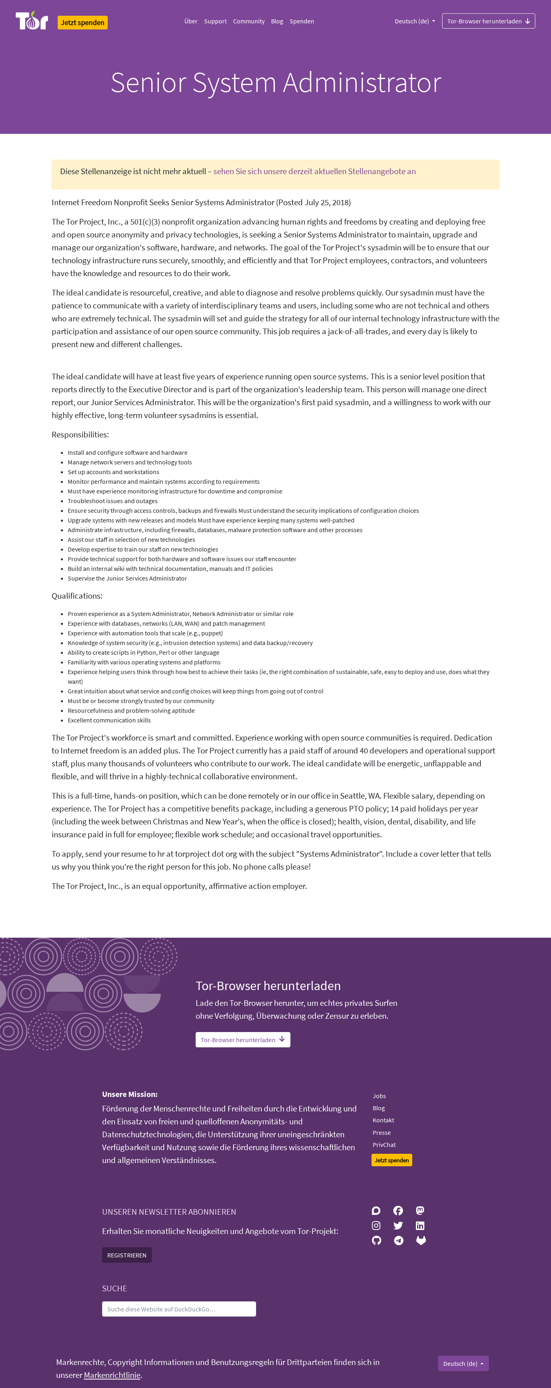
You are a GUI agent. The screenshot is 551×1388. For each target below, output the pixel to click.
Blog (277, 21)
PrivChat (384, 1144)
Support (215, 21)
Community (249, 21)
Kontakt (383, 1120)
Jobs (379, 1096)
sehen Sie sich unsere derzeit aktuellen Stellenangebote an (314, 171)
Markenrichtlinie (112, 1375)
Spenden (302, 21)
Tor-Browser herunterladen (484, 21)
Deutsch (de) (412, 21)
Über (191, 21)
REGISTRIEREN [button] (126, 1255)
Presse (382, 1132)
